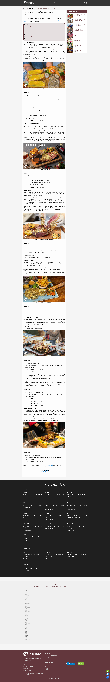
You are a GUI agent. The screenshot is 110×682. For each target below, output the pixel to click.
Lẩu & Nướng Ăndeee (28, 26)
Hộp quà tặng (69, 2)
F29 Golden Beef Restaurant (30, 34)
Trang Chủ (48, 2)
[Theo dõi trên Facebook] (46, 669)
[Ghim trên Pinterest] (46, 471)
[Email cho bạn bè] (44, 471)
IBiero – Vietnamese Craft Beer (30, 28)
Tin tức (74, 2)
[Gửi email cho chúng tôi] (48, 669)
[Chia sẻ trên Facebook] (40, 471)
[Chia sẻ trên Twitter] (42, 471)
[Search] (84, 3)
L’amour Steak (27, 30)
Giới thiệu (53, 2)
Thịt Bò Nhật (50, 465)
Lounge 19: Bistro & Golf (29, 38)
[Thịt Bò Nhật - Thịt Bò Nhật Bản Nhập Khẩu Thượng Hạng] (29, 2)
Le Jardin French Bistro (29, 32)
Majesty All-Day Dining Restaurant (31, 36)
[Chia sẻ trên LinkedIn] (48, 471)
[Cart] (87, 3)
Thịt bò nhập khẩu (60, 2)
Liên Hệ (79, 2)
